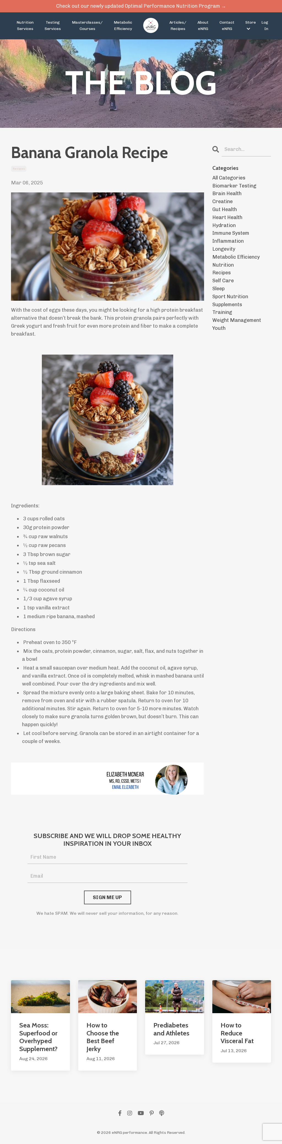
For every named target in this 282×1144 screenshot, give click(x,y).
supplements (227, 305)
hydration (224, 225)
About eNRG (202, 25)
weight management (236, 320)
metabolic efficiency (236, 257)
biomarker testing (234, 186)
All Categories (228, 178)
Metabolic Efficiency (123, 25)
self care (223, 281)
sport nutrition (230, 297)
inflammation (228, 241)
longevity (223, 249)
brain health (227, 193)
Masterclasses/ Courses (87, 25)
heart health (227, 217)
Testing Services (53, 25)
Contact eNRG (226, 25)
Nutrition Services (25, 25)
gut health (224, 209)
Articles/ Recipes (177, 25)
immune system (230, 233)
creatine (222, 201)
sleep (218, 289)
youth (219, 328)
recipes (19, 168)
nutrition (223, 265)
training (222, 312)
